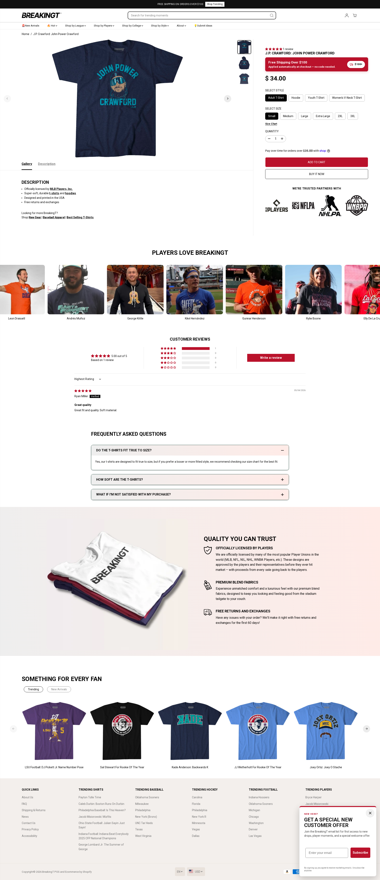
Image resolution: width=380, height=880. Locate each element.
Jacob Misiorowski (316, 803)
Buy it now (316, 174)
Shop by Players (103, 25)
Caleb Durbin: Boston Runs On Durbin (101, 803)
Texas (139, 829)
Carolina (197, 797)
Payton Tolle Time (90, 797)
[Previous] (7, 98)
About (180, 25)
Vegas (196, 829)
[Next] (227, 98)
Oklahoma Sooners (147, 797)
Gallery (27, 164)
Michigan (254, 810)
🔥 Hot (51, 25)
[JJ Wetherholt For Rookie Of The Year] (258, 731)
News (25, 816)
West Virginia (143, 835)
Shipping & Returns (34, 810)
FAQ (24, 803)
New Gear (35, 217)
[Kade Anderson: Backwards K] (190, 731)
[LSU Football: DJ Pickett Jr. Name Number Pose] (54, 731)
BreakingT (48, 871)
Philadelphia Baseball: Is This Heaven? (102, 810)
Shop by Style (159, 25)
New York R (199, 816)
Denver (253, 829)
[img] (82, 390)
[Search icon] (271, 15)
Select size (273, 108)
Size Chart (271, 123)
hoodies (70, 193)
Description (46, 164)
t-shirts (54, 193)
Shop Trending (215, 4)
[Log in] (346, 15)
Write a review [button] (271, 358)
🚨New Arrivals (30, 25)
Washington (256, 823)
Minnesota (198, 823)
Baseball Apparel (54, 217)
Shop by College (132, 25)
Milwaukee (142, 803)
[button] (274, 49)
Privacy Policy (30, 829)
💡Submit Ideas (203, 25)
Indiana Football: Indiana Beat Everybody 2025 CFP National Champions (104, 836)
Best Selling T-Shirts (80, 217)
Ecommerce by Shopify (78, 871)
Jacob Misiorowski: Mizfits (95, 816)
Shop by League (74, 25)
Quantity (272, 131)
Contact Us (28, 823)
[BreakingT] (41, 15)
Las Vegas (255, 835)
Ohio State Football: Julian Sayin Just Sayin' (102, 825)
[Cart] (354, 15)
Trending (33, 689)
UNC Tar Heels (144, 823)
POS (57, 871)
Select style (274, 90)
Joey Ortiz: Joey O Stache (326, 767)
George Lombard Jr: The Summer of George (101, 847)
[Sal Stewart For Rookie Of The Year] (122, 731)
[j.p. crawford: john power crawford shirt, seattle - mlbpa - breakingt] (117, 98)
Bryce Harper (313, 797)
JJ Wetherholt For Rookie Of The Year (257, 767)
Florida (196, 803)
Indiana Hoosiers (259, 797)
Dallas (196, 835)
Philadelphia (142, 810)
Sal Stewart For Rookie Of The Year (122, 767)
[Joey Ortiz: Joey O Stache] (326, 731)
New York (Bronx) (146, 816)
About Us (27, 797)
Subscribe (360, 852)
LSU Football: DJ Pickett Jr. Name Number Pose (54, 767)
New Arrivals (59, 689)
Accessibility (29, 835)
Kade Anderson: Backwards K (190, 767)
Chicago (254, 816)
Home (25, 34)
